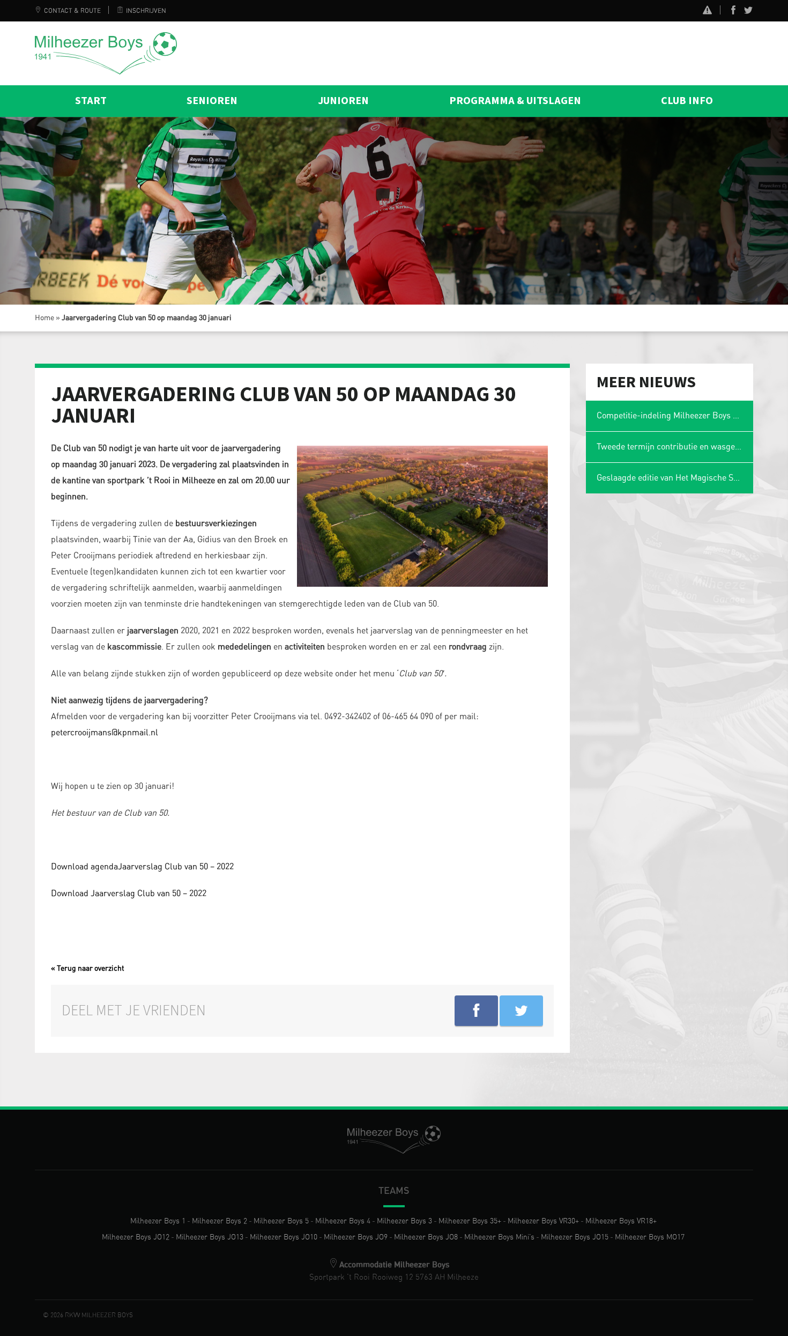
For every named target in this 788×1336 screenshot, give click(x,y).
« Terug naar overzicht (87, 968)
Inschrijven (146, 11)
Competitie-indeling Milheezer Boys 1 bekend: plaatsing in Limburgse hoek (675, 415)
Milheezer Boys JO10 (283, 1237)
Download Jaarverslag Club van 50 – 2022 (128, 893)
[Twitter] (748, 12)
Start (91, 100)
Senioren (212, 100)
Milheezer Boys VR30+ (543, 1221)
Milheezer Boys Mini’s (499, 1237)
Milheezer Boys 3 (404, 1221)
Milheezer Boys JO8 (426, 1237)
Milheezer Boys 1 (157, 1221)
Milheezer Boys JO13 (209, 1237)
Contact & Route (72, 11)
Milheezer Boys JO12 (135, 1237)
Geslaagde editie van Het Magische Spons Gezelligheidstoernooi (675, 478)
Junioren (343, 100)
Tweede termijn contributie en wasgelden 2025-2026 (675, 446)
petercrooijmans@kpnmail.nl (104, 732)
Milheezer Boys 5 (281, 1221)
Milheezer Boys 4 (342, 1221)
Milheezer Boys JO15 (574, 1237)
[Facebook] (733, 12)
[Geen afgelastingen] (707, 11)
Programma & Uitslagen (515, 100)
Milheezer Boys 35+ (469, 1221)
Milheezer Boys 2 (219, 1221)
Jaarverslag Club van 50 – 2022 (176, 866)
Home (44, 318)
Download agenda (84, 866)
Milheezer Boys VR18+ (621, 1221)
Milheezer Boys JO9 (356, 1237)
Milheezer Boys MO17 (650, 1237)
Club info (687, 100)
